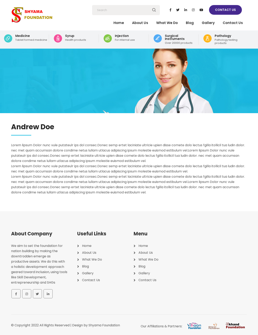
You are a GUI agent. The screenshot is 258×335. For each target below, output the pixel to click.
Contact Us (225, 10)
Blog (190, 22)
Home (118, 22)
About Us (140, 22)
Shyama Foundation (104, 325)
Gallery (208, 22)
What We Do (167, 22)
